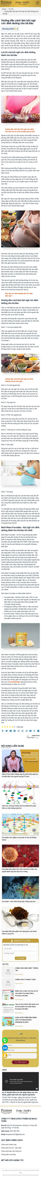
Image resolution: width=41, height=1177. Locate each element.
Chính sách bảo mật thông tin (11, 1151)
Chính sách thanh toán (9, 1144)
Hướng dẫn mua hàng (8, 1154)
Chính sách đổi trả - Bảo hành (11, 1148)
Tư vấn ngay (20, 958)
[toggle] (38, 3)
